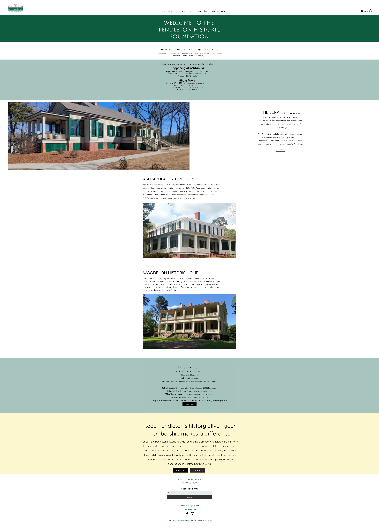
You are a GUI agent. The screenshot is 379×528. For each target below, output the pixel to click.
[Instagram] (192, 514)
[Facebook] (187, 514)
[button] (202, 11)
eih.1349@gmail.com (220, 400)
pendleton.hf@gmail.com (189, 505)
